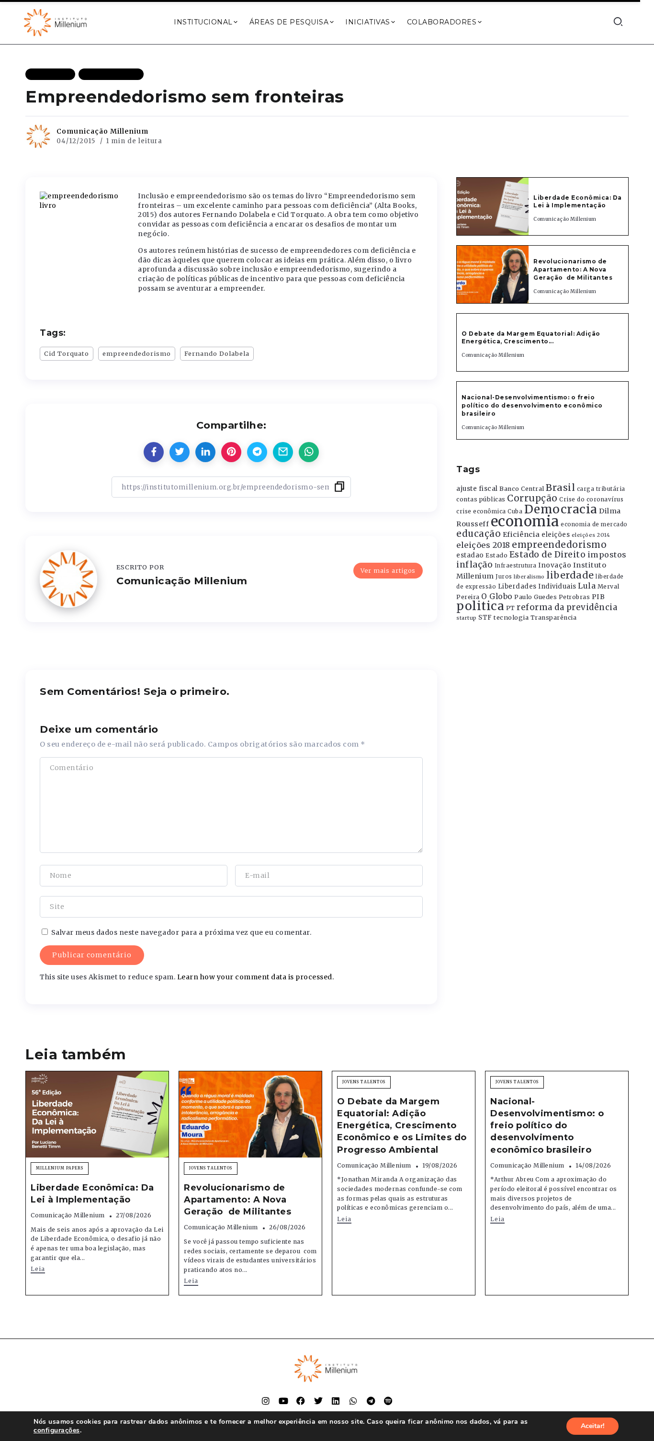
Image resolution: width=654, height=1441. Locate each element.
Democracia (561, 509)
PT (510, 608)
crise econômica (481, 511)
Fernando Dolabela (216, 353)
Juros (504, 576)
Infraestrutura (516, 565)
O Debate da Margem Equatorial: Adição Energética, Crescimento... (531, 337)
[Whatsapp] (353, 1400)
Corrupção (532, 498)
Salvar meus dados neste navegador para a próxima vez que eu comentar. (181, 932)
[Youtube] (283, 1400)
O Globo (497, 596)
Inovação (554, 565)
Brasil (560, 487)
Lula (587, 585)
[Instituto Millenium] (56, 21)
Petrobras (574, 597)
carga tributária (601, 489)
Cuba (514, 511)
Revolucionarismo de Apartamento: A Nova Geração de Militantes (573, 269)
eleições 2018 (483, 545)
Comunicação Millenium (102, 131)
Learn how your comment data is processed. (255, 977)
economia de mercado (594, 524)
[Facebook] (300, 1400)
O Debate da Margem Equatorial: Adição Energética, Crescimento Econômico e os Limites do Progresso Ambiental (402, 1125)
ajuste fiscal (477, 489)
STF (485, 617)
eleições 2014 (591, 535)
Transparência (553, 617)
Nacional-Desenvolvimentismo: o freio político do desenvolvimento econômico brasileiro (532, 405)
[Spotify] (388, 1400)
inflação (474, 564)
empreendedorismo (136, 353)
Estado (496, 555)
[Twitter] (318, 1400)
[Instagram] (265, 1400)
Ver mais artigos (388, 570)
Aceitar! (592, 1425)
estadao (470, 555)
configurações (57, 1430)
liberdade (570, 575)
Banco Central (521, 488)
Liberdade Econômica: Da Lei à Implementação (577, 201)
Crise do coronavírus (591, 499)
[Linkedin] (335, 1400)
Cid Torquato (66, 353)
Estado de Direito (547, 554)
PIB (598, 596)
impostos (607, 554)
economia (525, 521)
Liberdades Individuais (537, 586)
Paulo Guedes (535, 597)
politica (480, 606)
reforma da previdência (567, 607)
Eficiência (521, 534)
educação (478, 533)
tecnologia (511, 617)
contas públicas (481, 499)
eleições (555, 535)
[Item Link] (493, 206)
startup (466, 618)
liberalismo (529, 577)
